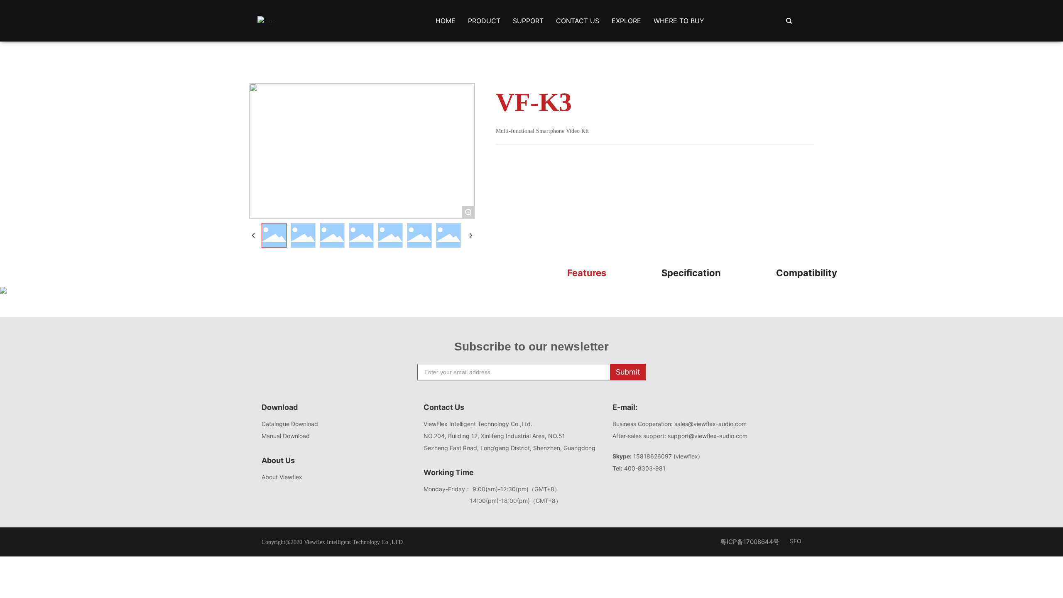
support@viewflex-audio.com (707, 435)
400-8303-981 (645, 468)
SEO (795, 540)
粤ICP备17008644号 (749, 542)
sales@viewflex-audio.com (712, 423)
